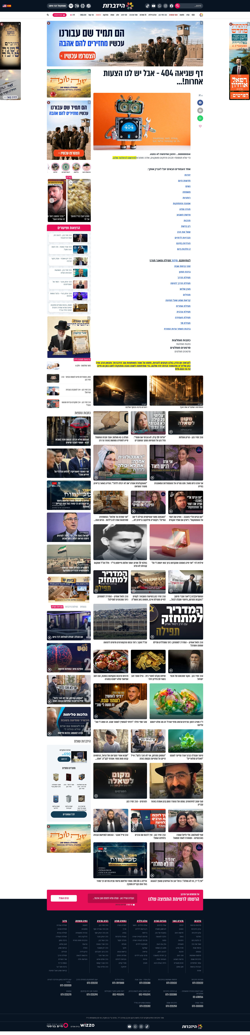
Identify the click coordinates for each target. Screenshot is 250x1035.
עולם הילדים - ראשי (140, 925)
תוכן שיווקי (179, 966)
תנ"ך (124, 929)
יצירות (145, 959)
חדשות (182, 14)
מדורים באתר (178, 921)
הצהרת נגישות (195, 966)
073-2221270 (66, 994)
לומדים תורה (121, 925)
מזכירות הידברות (197, 979)
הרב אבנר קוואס (102, 963)
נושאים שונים (120, 921)
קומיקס (144, 948)
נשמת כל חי (62, 963)
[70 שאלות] (76, 5)
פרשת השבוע (183, 214)
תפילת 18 (185, 323)
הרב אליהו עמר (102, 966)
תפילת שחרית (183, 306)
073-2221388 (144, 983)
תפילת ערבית (183, 311)
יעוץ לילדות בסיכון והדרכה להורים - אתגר (59, 980)
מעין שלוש (185, 288)
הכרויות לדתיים (182, 237)
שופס (112, 14)
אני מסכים (123, 904)
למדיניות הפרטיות (120, 904)
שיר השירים (62, 959)
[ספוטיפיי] (71, 5)
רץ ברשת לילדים (141, 929)
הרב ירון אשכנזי (102, 948)
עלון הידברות (196, 933)
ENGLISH (83, 14)
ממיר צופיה (199, 1002)
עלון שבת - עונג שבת (142, 979)
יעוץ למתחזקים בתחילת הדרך (87, 979)
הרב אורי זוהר (103, 955)
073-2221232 (92, 983)
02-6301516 (198, 997)
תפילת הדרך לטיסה (180, 283)
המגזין (181, 929)
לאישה (85, 925)
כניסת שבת (180, 266)
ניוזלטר (198, 936)
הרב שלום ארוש (102, 959)
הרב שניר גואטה (102, 944)
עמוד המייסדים (195, 963)
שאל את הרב (133, 14)
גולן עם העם (161, 944)
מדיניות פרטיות (195, 925)
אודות (199, 970)
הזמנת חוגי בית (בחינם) (89, 991)
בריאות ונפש (121, 951)
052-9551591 (144, 994)
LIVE (73, 15)
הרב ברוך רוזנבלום (101, 951)
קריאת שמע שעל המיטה (177, 300)
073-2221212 (171, 983)
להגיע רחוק (162, 951)
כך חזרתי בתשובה (159, 955)
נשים (187, 186)
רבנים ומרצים (102, 921)
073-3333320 (65, 985)
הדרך (181, 277)
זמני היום (124, 14)
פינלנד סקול (122, 940)
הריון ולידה (83, 951)
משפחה (180, 944)
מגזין (187, 14)
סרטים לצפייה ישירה (139, 936)
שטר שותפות (173, 14)
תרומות (98, 14)
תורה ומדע (184, 209)
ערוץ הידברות (196, 929)
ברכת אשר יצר (61, 966)
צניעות (84, 944)
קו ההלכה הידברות (170, 991)
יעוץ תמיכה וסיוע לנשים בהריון (139, 991)
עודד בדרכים (161, 925)
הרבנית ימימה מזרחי (80, 940)
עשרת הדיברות (120, 936)
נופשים (198, 951)
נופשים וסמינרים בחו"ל (142, 1002)
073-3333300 (171, 994)
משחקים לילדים (141, 944)
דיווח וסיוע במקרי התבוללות (114, 991)
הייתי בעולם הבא (160, 963)
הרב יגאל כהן (103, 940)
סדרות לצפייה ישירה (140, 940)
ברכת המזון (63, 940)
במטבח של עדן (160, 933)
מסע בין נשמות (160, 948)
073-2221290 (92, 994)
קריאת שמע (62, 948)
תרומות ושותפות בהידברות (167, 979)
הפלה (85, 948)
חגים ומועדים (178, 963)
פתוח (164, 940)
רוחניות (186, 197)
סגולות (124, 944)
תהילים (64, 951)
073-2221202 (144, 1006)
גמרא (124, 933)
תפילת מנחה (62, 929)
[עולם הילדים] (88, 5)
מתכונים (84, 929)
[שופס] (82, 5)
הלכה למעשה (161, 936)
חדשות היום (179, 933)
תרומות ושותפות (195, 955)
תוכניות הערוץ (160, 921)
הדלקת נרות (82, 936)
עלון (117, 14)
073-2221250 (171, 1006)
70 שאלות (143, 14)
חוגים (145, 963)
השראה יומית (161, 959)
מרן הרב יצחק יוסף (101, 933)
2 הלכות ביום (196, 940)
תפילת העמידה (182, 317)
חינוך (124, 948)
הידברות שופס (196, 959)
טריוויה (144, 951)
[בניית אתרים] (87, 1026)
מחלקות (105, 14)
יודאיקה (123, 966)
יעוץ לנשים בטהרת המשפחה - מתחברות (192, 992)
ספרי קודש (122, 963)
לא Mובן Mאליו (160, 929)
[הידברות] (118, 6)
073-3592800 (118, 983)
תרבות (187, 220)
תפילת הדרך (62, 955)
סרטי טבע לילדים (141, 955)
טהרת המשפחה (81, 933)
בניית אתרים (75, 1026)
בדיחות (144, 933)
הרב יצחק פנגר (102, 936)
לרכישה (64, 759)
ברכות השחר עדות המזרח (177, 328)
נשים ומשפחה (81, 921)
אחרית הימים (121, 955)
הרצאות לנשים (82, 955)
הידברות (197, 921)
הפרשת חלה (82, 959)
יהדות (187, 174)
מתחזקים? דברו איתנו (57, 6)
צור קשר (91, 14)
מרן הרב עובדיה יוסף (100, 929)
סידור (175, 260)
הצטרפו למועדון (58, 15)
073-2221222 (197, 983)
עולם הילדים (153, 14)
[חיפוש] (177, 5)
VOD (193, 14)
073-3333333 (197, 1006)
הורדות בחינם (183, 243)
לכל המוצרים (69, 814)
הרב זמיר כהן (163, 14)
